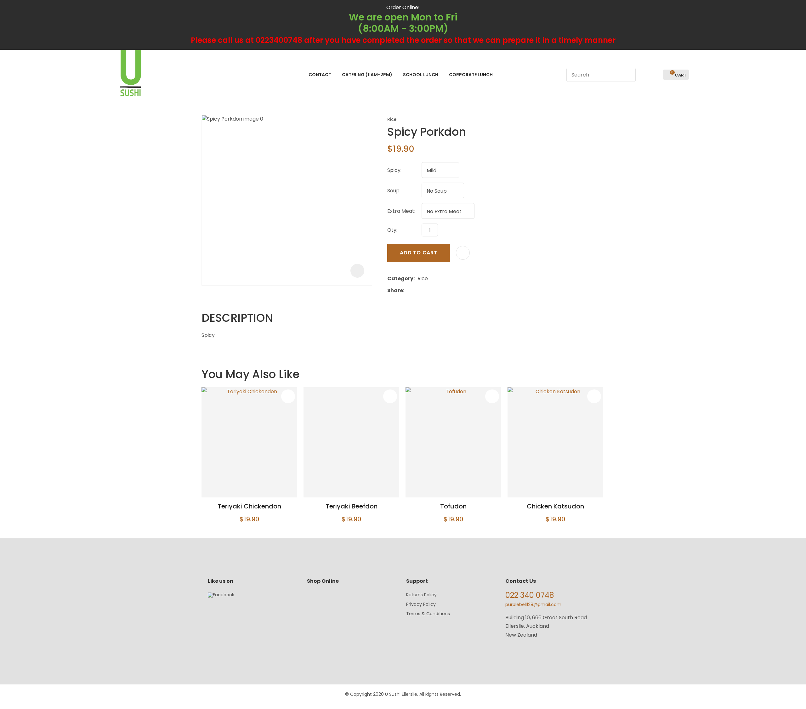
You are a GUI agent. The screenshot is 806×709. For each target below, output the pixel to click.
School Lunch (420, 74)
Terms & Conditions (428, 613)
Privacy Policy (421, 604)
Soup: (393, 190)
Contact (320, 74)
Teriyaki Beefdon (351, 506)
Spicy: (394, 170)
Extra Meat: (401, 211)
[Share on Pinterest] (436, 290)
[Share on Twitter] (417, 290)
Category (400, 278)
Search (628, 75)
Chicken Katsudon (555, 506)
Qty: (392, 230)
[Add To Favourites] (463, 253)
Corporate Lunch (471, 74)
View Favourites (655, 75)
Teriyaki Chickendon (249, 506)
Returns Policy (421, 595)
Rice (391, 119)
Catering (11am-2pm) (367, 74)
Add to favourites (288, 396)
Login (644, 75)
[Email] (426, 290)
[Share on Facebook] (408, 290)
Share (395, 290)
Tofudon (453, 506)
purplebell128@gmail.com (533, 604)
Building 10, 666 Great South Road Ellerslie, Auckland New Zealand (546, 626)
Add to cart (418, 252)
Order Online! (403, 7)
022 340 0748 (529, 595)
